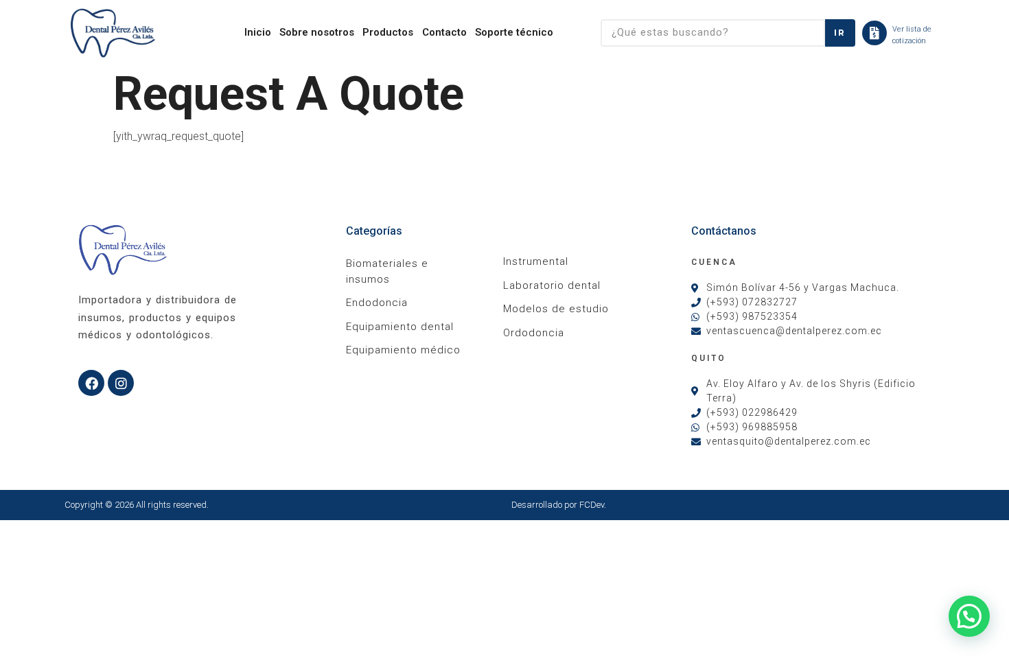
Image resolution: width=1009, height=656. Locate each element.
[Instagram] (121, 383)
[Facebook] (91, 383)
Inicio (257, 32)
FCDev (591, 505)
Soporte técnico (514, 32)
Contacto (444, 32)
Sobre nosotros (316, 32)
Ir (840, 32)
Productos (387, 32)
